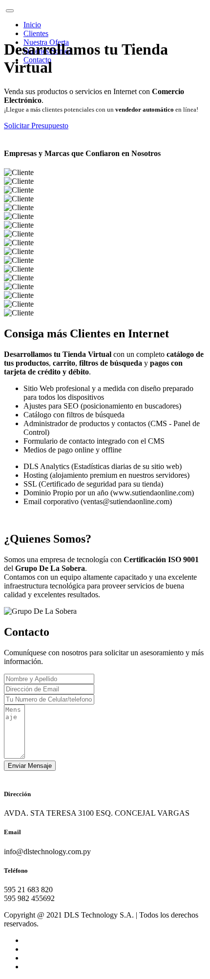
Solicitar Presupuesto (36, 125)
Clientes (35, 33)
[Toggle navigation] (10, 10)
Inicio (32, 24)
